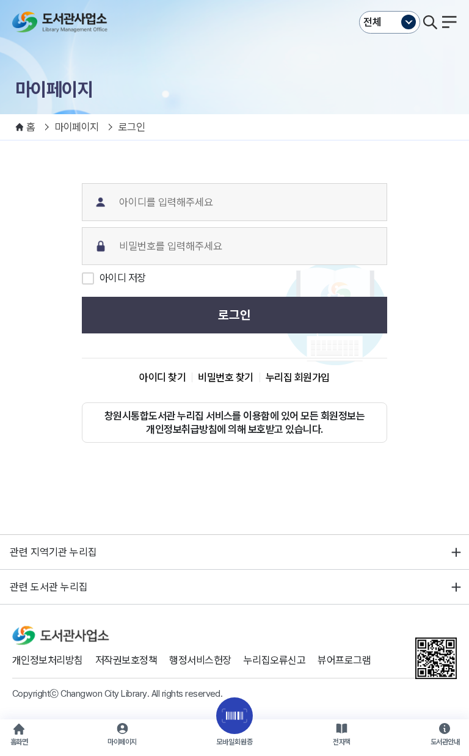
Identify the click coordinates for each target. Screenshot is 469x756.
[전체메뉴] (449, 22)
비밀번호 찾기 (225, 377)
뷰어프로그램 (344, 660)
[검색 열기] (430, 22)
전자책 (341, 742)
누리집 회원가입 (298, 377)
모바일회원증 (234, 742)
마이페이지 (121, 742)
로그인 (234, 315)
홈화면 (18, 742)
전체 (372, 22)
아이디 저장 (123, 278)
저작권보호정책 (126, 660)
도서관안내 (445, 742)
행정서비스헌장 (200, 660)
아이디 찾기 (162, 377)
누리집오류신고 (274, 660)
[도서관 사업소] (62, 22)
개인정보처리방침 (47, 660)
